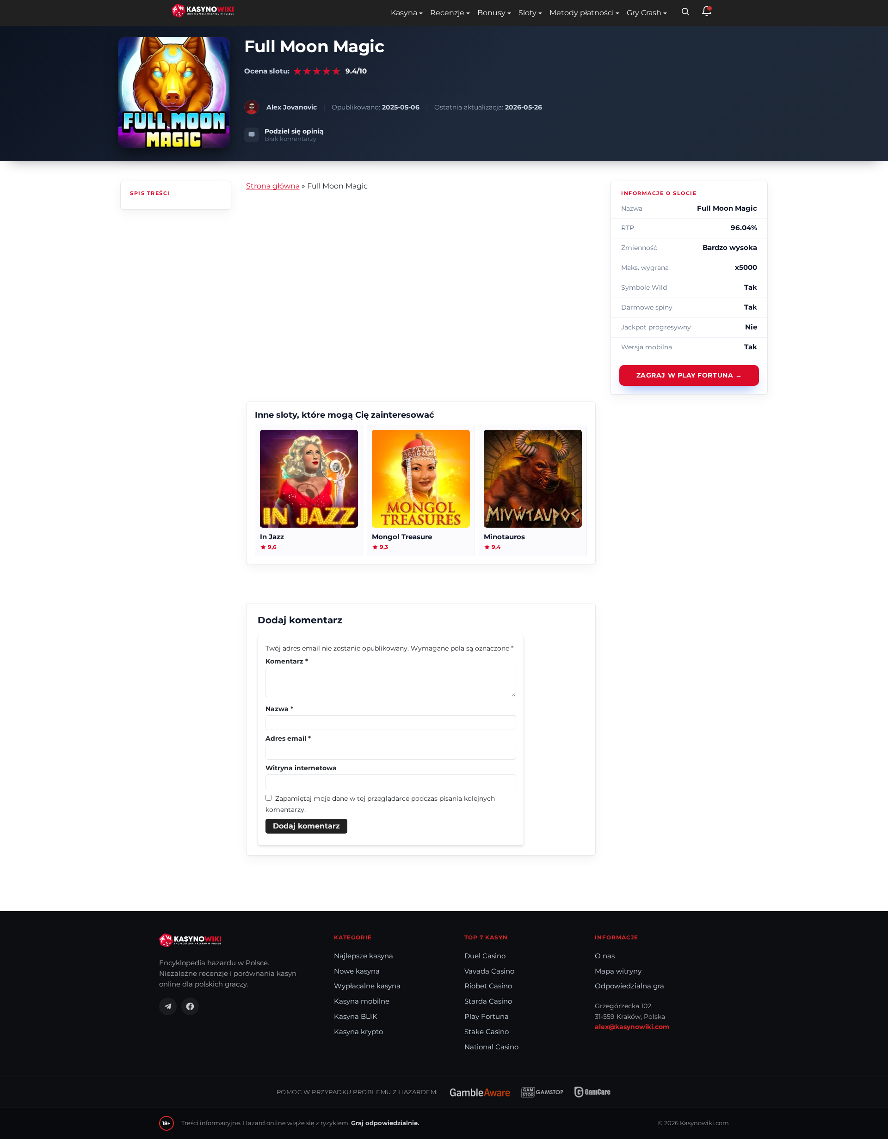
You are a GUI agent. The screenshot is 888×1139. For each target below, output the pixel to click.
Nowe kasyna (357, 971)
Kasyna (404, 12)
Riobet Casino (488, 986)
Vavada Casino (489, 971)
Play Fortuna (486, 1016)
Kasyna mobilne (361, 1001)
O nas (605, 956)
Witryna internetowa (301, 768)
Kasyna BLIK (355, 1016)
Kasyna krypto (358, 1032)
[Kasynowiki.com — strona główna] (190, 940)
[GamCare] (592, 1092)
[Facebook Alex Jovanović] (190, 1006)
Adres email (288, 738)
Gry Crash (644, 12)
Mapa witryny (618, 971)
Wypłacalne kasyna (367, 986)
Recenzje (447, 12)
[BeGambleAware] (480, 1092)
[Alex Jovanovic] (251, 107)
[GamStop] (542, 1092)
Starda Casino (488, 1001)
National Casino (491, 1047)
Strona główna (273, 186)
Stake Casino (486, 1032)
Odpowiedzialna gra (629, 986)
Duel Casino (485, 956)
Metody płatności (581, 12)
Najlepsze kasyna (363, 956)
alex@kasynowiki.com (632, 1027)
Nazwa (279, 709)
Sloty (527, 12)
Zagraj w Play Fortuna (684, 375)
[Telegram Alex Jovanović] (168, 1006)
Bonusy (491, 12)
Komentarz (286, 661)
